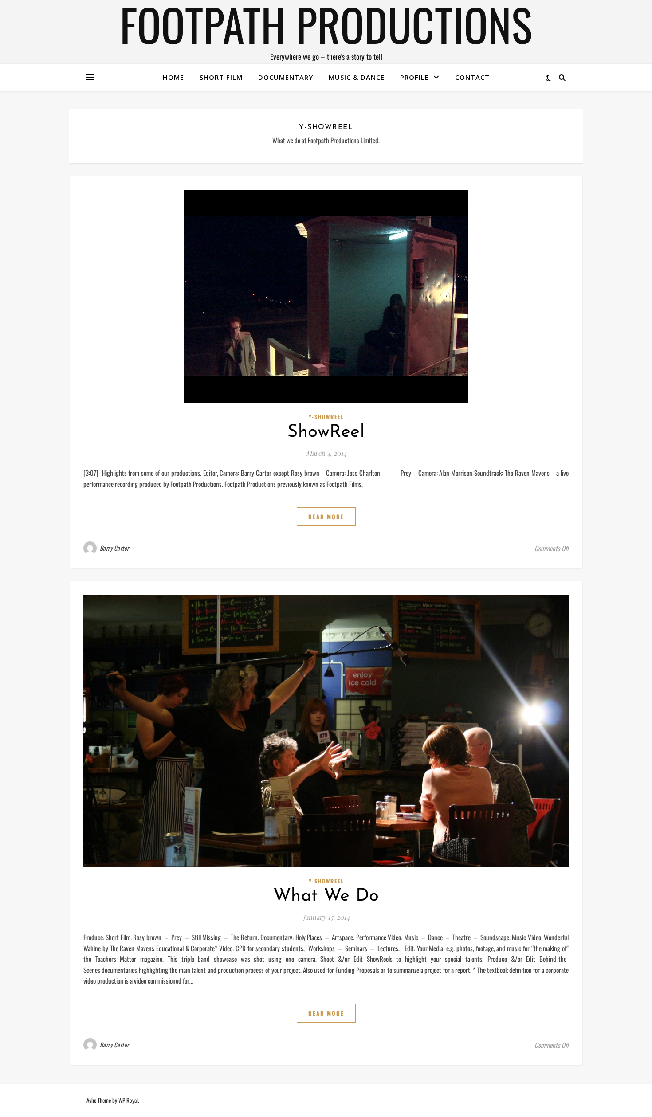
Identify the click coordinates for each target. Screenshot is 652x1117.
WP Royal (128, 1100)
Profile (414, 77)
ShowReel (326, 432)
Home (173, 77)
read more (326, 516)
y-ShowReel (326, 416)
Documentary (285, 77)
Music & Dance (357, 77)
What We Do (326, 896)
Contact (472, 77)
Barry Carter (114, 548)
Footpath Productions (326, 24)
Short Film (221, 77)
